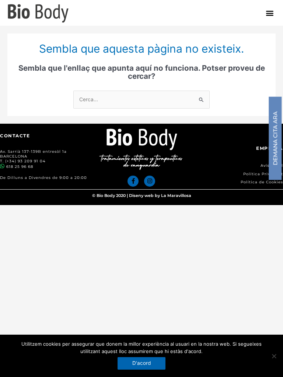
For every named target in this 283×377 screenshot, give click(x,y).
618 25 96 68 (19, 166)
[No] (273, 356)
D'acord (141, 363)
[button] (270, 13)
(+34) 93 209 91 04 (25, 161)
